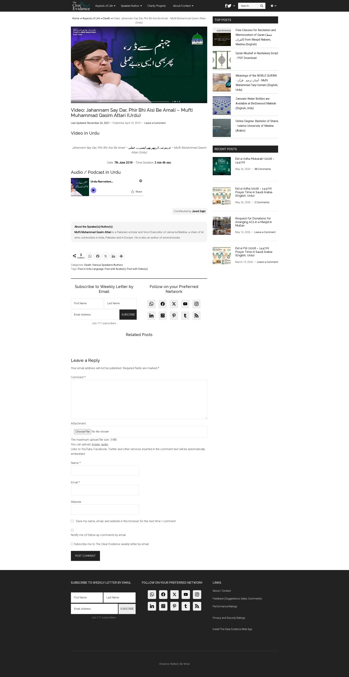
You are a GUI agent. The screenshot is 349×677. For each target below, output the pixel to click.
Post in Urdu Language (91, 268)
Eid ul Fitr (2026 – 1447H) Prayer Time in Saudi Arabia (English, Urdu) (253, 252)
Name (76, 463)
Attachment (78, 423)
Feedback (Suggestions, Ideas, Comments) (237, 598)
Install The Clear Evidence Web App (232, 629)
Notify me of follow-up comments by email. (98, 535)
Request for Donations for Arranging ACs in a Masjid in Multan (253, 222)
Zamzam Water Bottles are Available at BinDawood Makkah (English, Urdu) (256, 103)
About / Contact (222, 590)
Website (76, 502)
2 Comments (261, 202)
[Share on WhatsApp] (90, 256)
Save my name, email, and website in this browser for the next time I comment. (126, 521)
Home (75, 18)
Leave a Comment (155, 123)
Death (106, 18)
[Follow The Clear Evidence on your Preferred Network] (229, 6)
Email (75, 482)
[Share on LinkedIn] (113, 256)
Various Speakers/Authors (107, 264)
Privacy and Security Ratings (229, 617)
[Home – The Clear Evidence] (81, 6)
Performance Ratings (225, 606)
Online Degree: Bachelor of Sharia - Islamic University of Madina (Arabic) (257, 125)
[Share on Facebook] (97, 256)
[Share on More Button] (121, 256)
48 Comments (262, 169)
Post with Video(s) (137, 268)
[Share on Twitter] (105, 256)
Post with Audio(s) (115, 268)
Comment (78, 377)
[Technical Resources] (272, 6)
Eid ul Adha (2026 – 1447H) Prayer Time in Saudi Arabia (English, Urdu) (253, 192)
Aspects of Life (91, 18)
